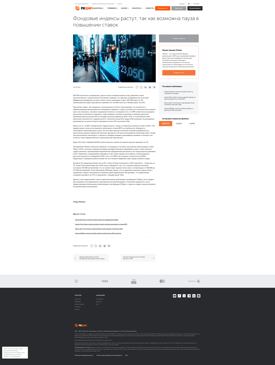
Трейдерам (78, 301)
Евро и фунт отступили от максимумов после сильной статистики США (99, 229)
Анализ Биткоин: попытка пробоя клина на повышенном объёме (96, 220)
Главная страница (179, 38)
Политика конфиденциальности (84, 355)
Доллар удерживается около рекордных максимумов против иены (92, 257)
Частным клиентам (81, 4)
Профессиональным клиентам (103, 4)
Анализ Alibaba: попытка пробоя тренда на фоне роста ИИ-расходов (98, 233)
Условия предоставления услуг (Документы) (109, 355)
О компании (99, 299)
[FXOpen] (84, 8)
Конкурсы (77, 306)
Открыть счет (179, 73)
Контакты (99, 301)
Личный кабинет (195, 8)
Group (119, 4)
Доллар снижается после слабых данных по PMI (134, 257)
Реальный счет (163, 8)
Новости (77, 309)
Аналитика (78, 299)
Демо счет (178, 8)
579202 (90, 335)
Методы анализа (79, 304)
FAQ (97, 304)
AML (126, 355)
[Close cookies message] (26, 348)
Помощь (182, 4)
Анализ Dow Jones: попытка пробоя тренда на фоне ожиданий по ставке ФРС (101, 224)
